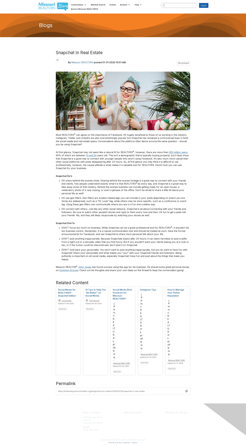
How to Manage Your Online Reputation (175, 292)
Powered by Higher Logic (123, 443)
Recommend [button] (183, 63)
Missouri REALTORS (82, 62)
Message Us (89, 435)
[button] (79, 5)
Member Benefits (132, 417)
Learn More (129, 423)
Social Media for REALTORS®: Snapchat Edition (67, 292)
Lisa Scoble (66, 301)
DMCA (168, 423)
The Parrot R (94, 301)
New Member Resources (135, 420)
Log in (204, 5)
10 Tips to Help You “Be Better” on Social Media (95, 292)
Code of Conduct (173, 420)
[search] (164, 5)
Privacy (168, 417)
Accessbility (170, 425)
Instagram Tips (148, 289)
